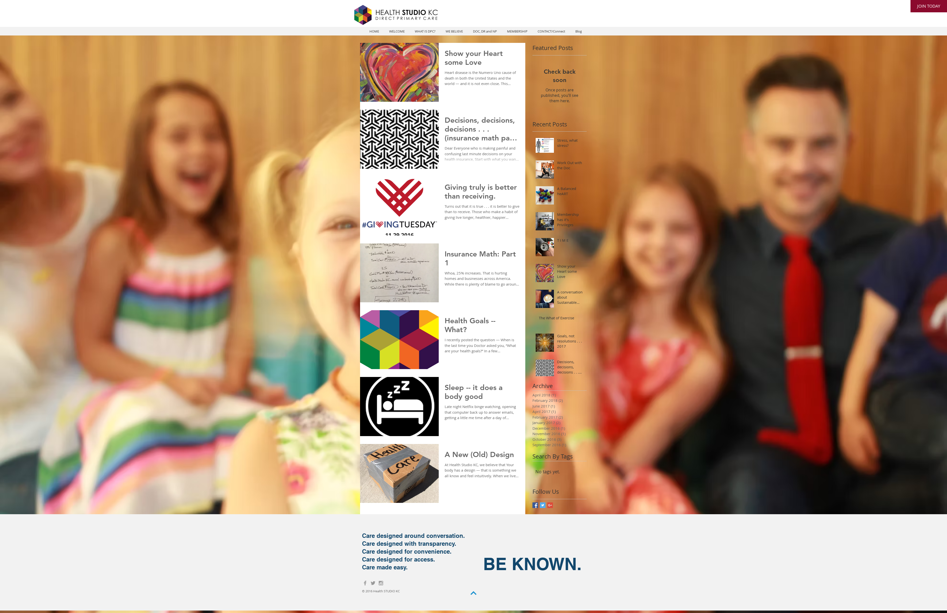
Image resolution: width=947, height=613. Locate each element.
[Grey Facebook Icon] (365, 583)
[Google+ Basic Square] (550, 505)
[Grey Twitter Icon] (373, 583)
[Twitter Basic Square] (543, 505)
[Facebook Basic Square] (535, 505)
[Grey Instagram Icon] (381, 583)
